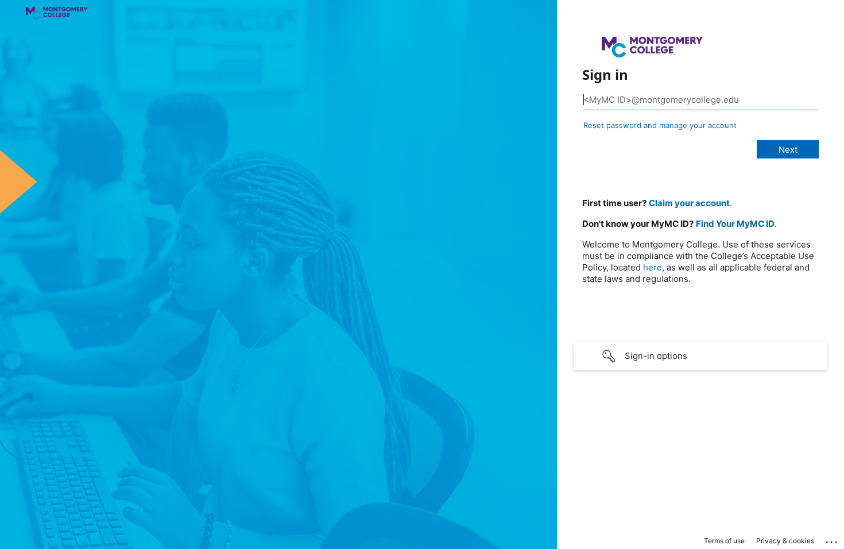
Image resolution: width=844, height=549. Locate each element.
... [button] (832, 539)
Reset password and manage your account (660, 125)
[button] (700, 356)
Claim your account (689, 203)
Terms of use (724, 540)
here (652, 267)
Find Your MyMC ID (735, 223)
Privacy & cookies (785, 540)
